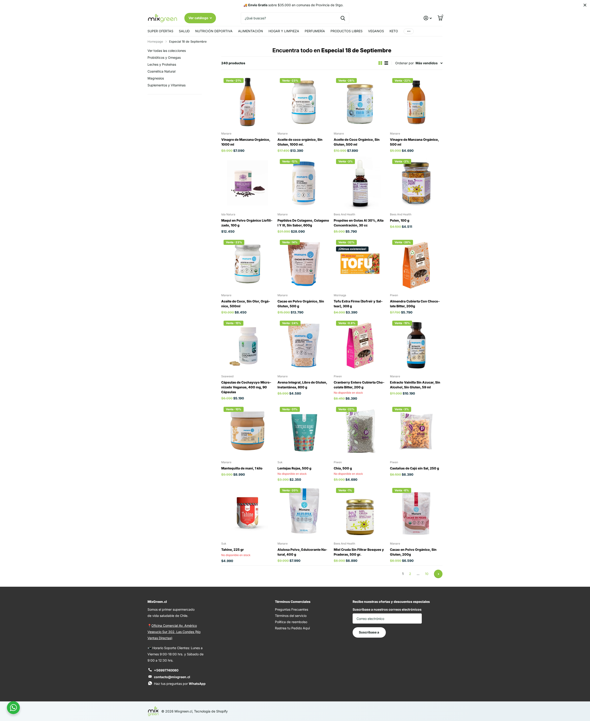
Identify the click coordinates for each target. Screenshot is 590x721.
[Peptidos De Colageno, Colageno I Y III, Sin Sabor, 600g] (303, 183)
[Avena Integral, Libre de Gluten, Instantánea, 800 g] (303, 344)
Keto (393, 31)
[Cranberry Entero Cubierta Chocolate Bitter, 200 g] (360, 344)
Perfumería (315, 31)
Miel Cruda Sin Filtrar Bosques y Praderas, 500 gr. (359, 552)
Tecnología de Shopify (211, 711)
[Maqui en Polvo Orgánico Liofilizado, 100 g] (247, 183)
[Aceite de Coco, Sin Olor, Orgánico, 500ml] (247, 263)
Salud (184, 31)
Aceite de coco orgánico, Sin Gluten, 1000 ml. (299, 142)
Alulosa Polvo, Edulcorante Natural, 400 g (302, 552)
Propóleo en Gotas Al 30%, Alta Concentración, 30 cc (359, 222)
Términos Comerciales (292, 602)
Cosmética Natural (161, 71)
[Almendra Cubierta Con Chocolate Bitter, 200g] (416, 263)
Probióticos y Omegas (164, 57)
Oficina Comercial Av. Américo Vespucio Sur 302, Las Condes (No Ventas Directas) (174, 632)
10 (426, 574)
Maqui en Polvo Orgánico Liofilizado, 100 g (246, 222)
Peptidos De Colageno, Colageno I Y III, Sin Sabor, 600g (303, 222)
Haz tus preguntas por (180, 684)
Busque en (342, 18)
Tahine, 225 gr (232, 549)
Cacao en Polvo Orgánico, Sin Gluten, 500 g (300, 303)
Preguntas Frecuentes (291, 609)
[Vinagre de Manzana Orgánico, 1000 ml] (247, 102)
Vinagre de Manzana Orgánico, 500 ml (414, 142)
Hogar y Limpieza (283, 31)
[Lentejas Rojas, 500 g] (303, 430)
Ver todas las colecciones (167, 51)
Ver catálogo (199, 18)
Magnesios (156, 78)
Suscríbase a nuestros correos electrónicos (387, 609)
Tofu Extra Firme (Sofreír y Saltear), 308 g (358, 303)
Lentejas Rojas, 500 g (294, 468)
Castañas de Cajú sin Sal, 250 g (414, 468)
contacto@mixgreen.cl (172, 677)
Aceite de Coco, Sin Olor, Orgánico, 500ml (245, 303)
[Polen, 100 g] (416, 183)
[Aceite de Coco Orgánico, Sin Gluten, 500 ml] (360, 102)
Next (438, 574)
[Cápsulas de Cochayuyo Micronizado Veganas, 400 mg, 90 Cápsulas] (247, 344)
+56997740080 (166, 670)
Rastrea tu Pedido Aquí (292, 628)
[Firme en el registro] (427, 18)
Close (585, 5)
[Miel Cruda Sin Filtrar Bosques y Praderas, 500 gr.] (360, 512)
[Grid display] (380, 63)
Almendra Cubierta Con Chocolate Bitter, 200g (415, 303)
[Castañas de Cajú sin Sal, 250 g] (416, 430)
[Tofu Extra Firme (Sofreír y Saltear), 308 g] (360, 263)
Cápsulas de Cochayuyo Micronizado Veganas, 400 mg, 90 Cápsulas (246, 387)
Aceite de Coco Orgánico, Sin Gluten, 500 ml (357, 142)
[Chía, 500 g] (360, 430)
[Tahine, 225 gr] (247, 512)
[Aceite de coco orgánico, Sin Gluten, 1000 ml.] (303, 102)
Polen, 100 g (399, 220)
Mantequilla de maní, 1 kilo (242, 468)
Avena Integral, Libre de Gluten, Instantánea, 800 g (302, 384)
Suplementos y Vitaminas (167, 85)
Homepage (155, 41)
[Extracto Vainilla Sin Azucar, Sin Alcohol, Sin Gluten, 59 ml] (416, 344)
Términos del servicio (291, 616)
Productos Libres (346, 31)
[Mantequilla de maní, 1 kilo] (247, 430)
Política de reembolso (291, 622)
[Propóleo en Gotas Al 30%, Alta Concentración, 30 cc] (360, 183)
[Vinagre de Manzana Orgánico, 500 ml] (416, 102)
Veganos (376, 31)
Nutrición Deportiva (214, 31)
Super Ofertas (160, 31)
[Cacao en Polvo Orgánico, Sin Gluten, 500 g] (303, 263)
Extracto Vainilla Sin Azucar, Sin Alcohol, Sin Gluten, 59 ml (415, 384)
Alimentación (250, 31)
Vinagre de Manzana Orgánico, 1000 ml (245, 142)
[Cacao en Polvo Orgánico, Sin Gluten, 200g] (416, 512)
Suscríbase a (369, 632)
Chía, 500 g (343, 468)
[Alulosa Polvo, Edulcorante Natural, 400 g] (303, 512)
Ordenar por (404, 63)
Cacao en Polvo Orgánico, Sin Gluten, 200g (413, 552)
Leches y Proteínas (162, 64)
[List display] (386, 63)
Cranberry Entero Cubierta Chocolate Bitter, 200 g (359, 384)
